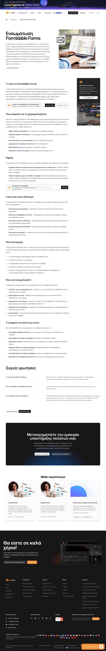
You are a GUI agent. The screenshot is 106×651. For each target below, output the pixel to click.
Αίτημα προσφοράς (28, 596)
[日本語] (77, 635)
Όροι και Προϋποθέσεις (45, 645)
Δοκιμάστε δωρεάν (25, 411)
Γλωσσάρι (65, 586)
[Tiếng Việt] (72, 638)
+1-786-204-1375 (13, 624)
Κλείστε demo (32, 562)
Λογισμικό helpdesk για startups (90, 607)
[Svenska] (67, 638)
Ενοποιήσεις (13, 19)
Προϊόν (32, 12)
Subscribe (96, 618)
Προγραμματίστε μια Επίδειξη (60, 454)
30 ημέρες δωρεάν (62, 105)
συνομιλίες (22, 147)
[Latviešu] (82, 635)
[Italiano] (74, 635)
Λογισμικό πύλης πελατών (89, 604)
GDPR (81, 645)
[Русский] (99, 635)
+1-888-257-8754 (13, 621)
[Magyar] (71, 635)
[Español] (57, 635)
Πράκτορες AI (23, 12)
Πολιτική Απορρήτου (72, 645)
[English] (54, 635)
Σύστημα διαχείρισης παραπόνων (91, 601)
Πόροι (39, 12)
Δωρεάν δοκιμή (73, 12)
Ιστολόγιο (64, 583)
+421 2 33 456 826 (13, 618)
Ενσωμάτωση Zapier (12, 67)
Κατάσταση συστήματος (29, 590)
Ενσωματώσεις (10, 594)
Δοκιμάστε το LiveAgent (42, 454)
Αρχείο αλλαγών (27, 593)
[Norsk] (88, 635)
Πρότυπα (64, 593)
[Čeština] (43, 635)
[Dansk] (46, 635)
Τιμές (7, 587)
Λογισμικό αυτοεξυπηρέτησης (90, 593)
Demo (7, 584)
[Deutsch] (49, 635)
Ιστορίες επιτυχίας (47, 590)
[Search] (65, 12)
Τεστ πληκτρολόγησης (68, 596)
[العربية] (37, 635)
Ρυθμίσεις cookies (58, 647)
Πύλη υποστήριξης (27, 583)
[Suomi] (63, 635)
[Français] (65, 635)
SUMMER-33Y (27, 7)
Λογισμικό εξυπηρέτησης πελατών (91, 586)
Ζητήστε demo (50, 105)
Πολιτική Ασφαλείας (59, 645)
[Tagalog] (70, 638)
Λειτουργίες (9, 590)
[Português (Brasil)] (93, 635)
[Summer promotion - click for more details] (53, 5)
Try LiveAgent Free (89, 97)
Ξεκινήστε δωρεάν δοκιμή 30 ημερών (15, 562)
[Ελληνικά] (51, 635)
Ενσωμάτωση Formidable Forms (28, 19)
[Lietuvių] (79, 635)
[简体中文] (75, 638)
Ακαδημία (64, 590)
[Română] (96, 635)
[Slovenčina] (61, 638)
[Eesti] (60, 635)
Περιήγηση (8, 597)
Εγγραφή (64, 187)
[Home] (6, 19)
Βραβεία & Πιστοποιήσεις (48, 586)
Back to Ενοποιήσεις (12, 411)
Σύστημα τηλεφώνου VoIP (89, 590)
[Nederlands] (85, 635)
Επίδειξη (82, 12)
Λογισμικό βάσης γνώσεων (89, 583)
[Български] (40, 635)
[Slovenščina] (64, 638)
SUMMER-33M (12, 7)
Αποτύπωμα (45, 596)
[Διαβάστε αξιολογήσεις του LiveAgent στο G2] (59, 619)
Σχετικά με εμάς (46, 583)
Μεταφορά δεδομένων (28, 586)
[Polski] (90, 635)
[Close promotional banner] (103, 2)
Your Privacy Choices (74, 647)
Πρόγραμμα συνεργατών (48, 593)
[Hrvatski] (68, 635)
